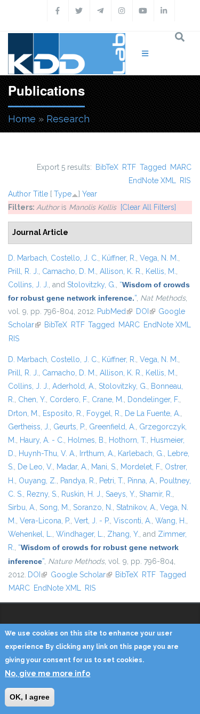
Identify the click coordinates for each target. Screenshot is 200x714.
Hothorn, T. (128, 440)
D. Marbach (27, 258)
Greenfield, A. (112, 426)
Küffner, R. (119, 258)
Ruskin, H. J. (81, 494)
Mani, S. (104, 466)
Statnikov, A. (136, 507)
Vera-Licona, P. (45, 520)
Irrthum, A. (96, 453)
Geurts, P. (69, 426)
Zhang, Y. (123, 534)
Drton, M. (23, 413)
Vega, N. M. (159, 258)
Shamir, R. (155, 494)
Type (62, 194)
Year (89, 194)
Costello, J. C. (74, 258)
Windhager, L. (79, 534)
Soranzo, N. (93, 507)
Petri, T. (111, 480)
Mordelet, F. (141, 466)
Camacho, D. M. (69, 271)
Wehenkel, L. (30, 534)
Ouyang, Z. (38, 480)
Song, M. (54, 507)
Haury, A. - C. (42, 440)
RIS (185, 180)
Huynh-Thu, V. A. (47, 453)
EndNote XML (152, 180)
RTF (129, 167)
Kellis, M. (161, 271)
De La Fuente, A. (152, 413)
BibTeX (106, 167)
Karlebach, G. (141, 453)
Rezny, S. (42, 494)
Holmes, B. (86, 440)
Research (68, 118)
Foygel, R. (103, 413)
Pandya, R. (77, 480)
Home (22, 118)
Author (19, 194)
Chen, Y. (32, 399)
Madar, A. (72, 466)
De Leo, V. (35, 466)
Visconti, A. (132, 520)
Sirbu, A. (22, 507)
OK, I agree (30, 697)
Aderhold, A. (73, 386)
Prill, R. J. (23, 271)
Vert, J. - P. (92, 520)
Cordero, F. (69, 399)
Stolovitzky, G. (91, 284)
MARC (180, 167)
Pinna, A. (141, 480)
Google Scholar (81, 574)
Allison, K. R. (121, 271)
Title (40, 194)
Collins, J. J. (28, 284)
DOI (145, 311)
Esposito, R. (63, 413)
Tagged (153, 167)
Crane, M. (108, 399)
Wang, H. (170, 520)
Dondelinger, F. (153, 399)
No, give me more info (47, 673)
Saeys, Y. (120, 494)
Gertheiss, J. (29, 426)
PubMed (114, 311)
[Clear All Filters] (148, 207)
